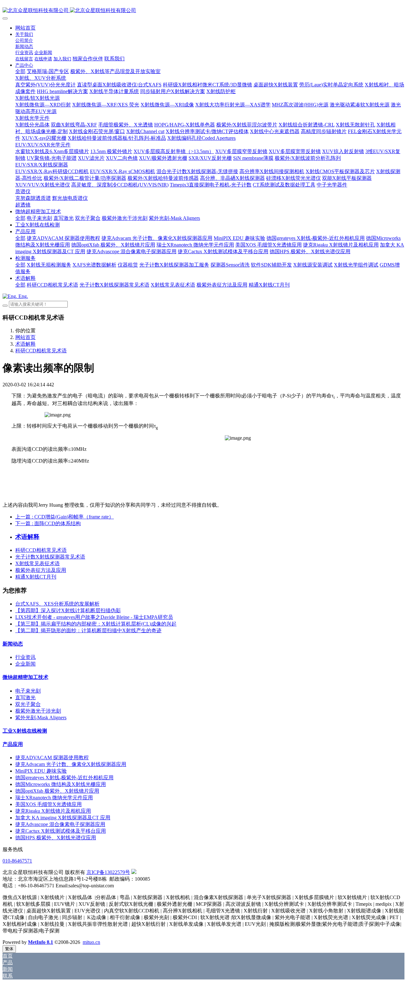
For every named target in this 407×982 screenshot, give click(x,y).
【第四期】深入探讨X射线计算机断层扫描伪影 (68, 610)
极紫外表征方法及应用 (40, 570)
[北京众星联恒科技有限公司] (203, 10)
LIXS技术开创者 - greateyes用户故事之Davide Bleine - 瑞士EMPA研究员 (94, 617)
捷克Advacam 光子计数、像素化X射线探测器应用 (70, 764)
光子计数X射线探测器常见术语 (50, 556)
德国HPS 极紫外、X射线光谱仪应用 (55, 837)
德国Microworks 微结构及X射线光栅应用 (60, 784)
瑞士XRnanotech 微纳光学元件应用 (54, 797)
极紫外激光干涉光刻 (38, 711)
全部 (20, 71)
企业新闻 (25, 664)
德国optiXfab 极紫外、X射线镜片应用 (57, 791)
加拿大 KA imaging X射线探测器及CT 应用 (62, 817)
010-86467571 (17, 860)
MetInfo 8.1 (40, 942)
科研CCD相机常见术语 (41, 350)
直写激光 (25, 697)
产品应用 (13, 744)
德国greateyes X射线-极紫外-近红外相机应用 (64, 777)
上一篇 (64, 516)
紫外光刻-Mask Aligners (40, 717)
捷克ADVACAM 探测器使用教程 (52, 757)
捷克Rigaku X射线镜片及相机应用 (53, 811)
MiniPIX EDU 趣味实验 (41, 771)
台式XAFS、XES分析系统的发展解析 (57, 603)
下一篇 (48, 523)
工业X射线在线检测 (25, 731)
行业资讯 (25, 657)
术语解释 (25, 344)
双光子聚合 (28, 704)
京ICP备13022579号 (108, 872)
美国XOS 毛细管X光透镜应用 (48, 804)
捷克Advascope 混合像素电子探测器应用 (60, 824)
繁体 (9, 948)
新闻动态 (13, 644)
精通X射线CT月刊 (35, 576)
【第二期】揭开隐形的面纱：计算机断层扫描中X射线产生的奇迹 (88, 630)
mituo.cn (91, 942)
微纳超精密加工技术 (25, 677)
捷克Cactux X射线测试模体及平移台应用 (60, 831)
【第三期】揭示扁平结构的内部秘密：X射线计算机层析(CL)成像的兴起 (95, 623)
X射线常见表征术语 (37, 563)
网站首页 (25, 27)
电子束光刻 (28, 691)
